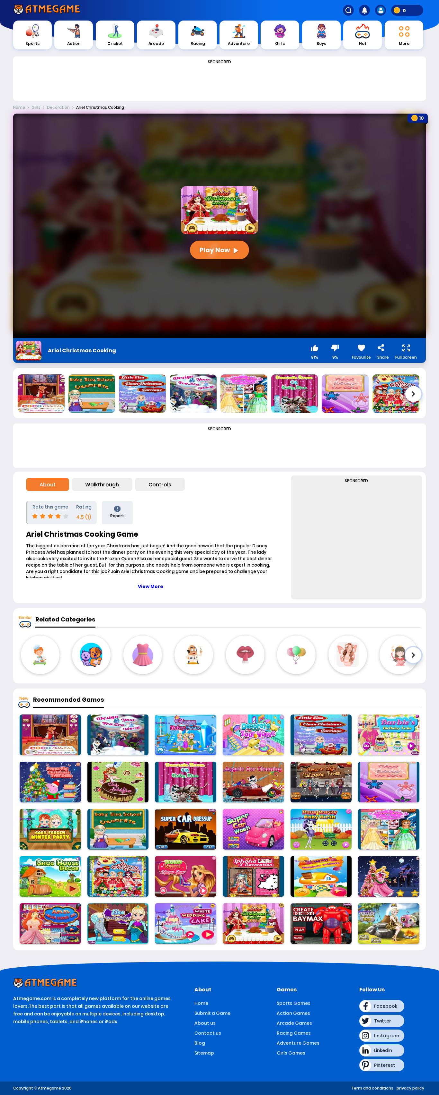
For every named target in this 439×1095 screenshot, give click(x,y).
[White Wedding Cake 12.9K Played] (185, 923)
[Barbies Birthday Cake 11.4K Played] (388, 734)
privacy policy (410, 1088)
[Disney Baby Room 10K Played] (185, 734)
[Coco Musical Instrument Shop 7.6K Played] (50, 734)
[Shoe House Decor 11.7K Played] (50, 876)
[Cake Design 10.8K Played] (118, 782)
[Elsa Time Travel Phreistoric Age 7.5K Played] (388, 923)
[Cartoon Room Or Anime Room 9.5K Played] (388, 829)
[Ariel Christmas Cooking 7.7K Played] (253, 923)
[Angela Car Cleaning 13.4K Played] (253, 782)
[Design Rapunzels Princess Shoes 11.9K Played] (185, 876)
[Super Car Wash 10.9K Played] (253, 829)
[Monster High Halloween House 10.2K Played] (321, 782)
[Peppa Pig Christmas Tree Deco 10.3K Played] (50, 782)
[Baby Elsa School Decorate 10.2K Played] (118, 829)
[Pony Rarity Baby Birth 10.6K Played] (321, 829)
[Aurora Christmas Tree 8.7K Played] (388, 876)
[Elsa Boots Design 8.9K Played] (118, 923)
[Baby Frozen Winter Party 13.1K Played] (50, 829)
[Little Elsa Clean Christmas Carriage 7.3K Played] (321, 734)
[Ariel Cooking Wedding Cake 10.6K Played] (50, 923)
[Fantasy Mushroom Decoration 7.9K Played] (321, 876)
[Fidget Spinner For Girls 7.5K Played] (388, 782)
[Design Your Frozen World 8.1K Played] (118, 734)
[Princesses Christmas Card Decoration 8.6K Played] (118, 876)
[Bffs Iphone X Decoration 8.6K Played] (253, 876)
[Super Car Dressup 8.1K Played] (185, 829)
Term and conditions (372, 1088)
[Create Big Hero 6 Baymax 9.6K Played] (321, 923)
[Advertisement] (219, 81)
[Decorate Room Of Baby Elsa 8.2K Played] (185, 782)
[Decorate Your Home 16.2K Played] (253, 734)
